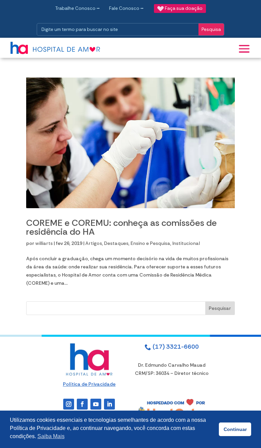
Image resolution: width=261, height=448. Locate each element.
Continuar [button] (235, 429)
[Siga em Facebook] (82, 404)
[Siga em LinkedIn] (109, 404)
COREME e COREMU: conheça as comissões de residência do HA (121, 227)
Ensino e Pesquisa (150, 243)
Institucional (186, 243)
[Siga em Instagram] (68, 404)
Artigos (93, 243)
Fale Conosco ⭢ (126, 8)
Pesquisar (220, 308)
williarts (44, 243)
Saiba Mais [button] (51, 436)
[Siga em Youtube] (95, 404)
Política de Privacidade (89, 384)
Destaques (116, 243)
